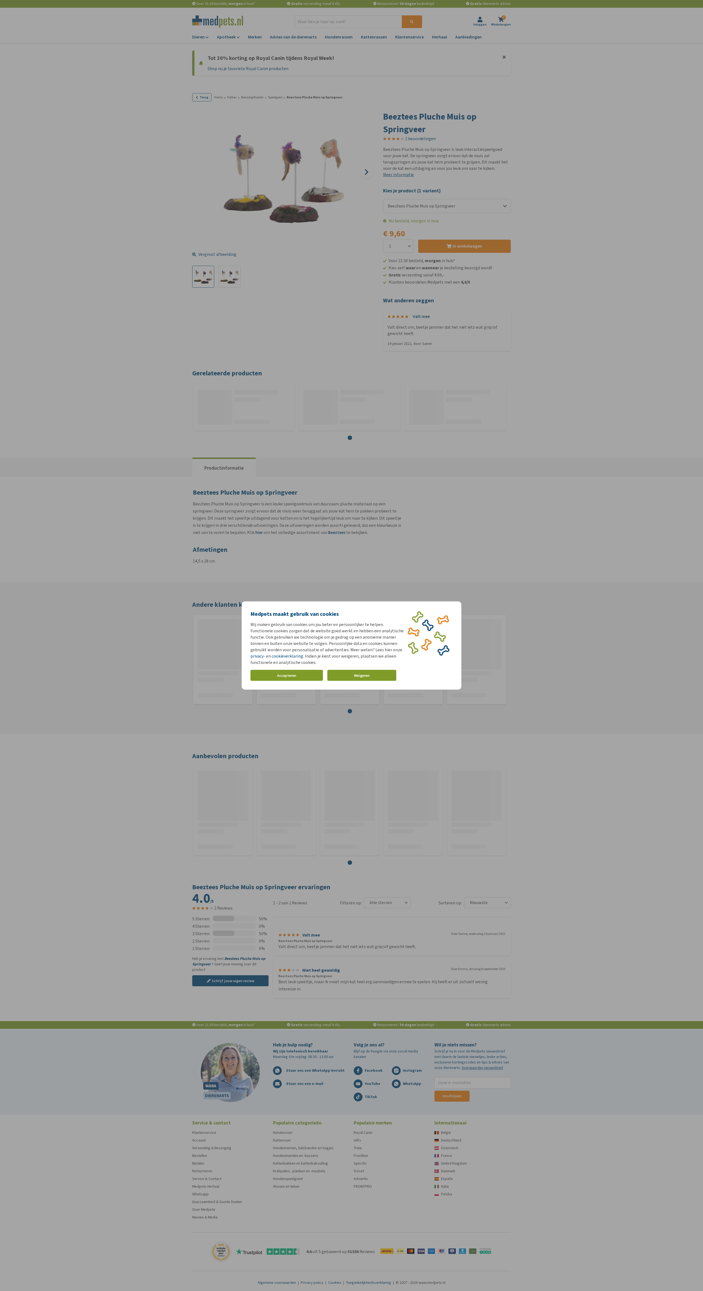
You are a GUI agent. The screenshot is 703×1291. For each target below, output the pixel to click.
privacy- (257, 656)
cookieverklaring (287, 656)
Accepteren (286, 675)
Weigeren (362, 675)
